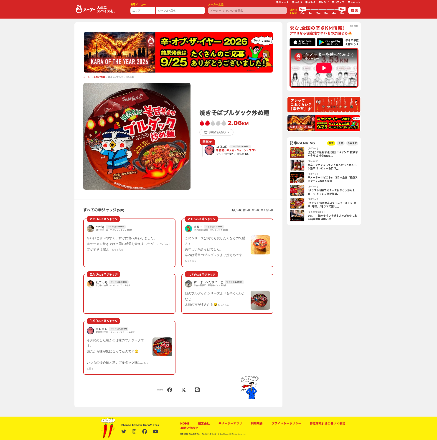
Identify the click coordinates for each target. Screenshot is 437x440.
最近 (331, 143)
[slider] (302, 9)
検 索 (354, 10)
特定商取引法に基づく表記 (327, 423)
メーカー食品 (216, 4)
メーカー (87, 77)
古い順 (246, 210)
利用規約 (257, 423)
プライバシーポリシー (286, 423)
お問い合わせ (189, 428)
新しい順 (236, 210)
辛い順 (255, 210)
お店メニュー (138, 4)
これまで (352, 143)
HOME (184, 423)
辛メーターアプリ (230, 423)
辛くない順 (267, 210)
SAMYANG (100, 77)
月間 (340, 143)
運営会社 (204, 423)
